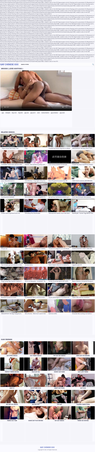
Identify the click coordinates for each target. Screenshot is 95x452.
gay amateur (54, 113)
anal (38, 113)
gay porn (32, 113)
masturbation (45, 113)
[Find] (93, 64)
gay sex (26, 113)
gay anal (62, 113)
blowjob (8, 113)
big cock (14, 113)
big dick (20, 113)
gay (3, 113)
